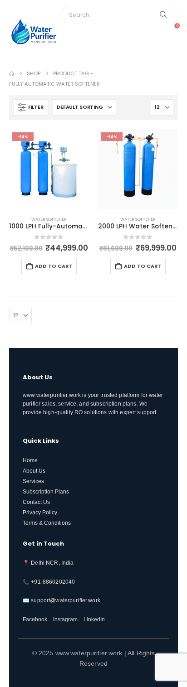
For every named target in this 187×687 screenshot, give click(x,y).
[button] (168, 45)
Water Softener (49, 219)
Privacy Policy (40, 512)
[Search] (163, 15)
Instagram (65, 619)
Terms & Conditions (47, 523)
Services (33, 481)
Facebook (35, 619)
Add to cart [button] (53, 266)
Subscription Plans (46, 491)
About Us (34, 471)
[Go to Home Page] (11, 73)
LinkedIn (94, 619)
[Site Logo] (34, 31)
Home (30, 460)
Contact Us (36, 502)
